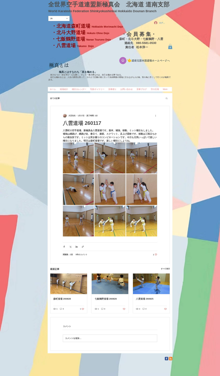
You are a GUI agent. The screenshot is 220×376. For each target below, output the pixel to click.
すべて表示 (165, 269)
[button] (170, 46)
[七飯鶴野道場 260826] (110, 284)
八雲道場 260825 (144, 299)
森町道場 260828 (62, 299)
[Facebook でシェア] (64, 246)
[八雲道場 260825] (151, 284)
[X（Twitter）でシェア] (70, 246)
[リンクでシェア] (83, 246)
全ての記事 (55, 98)
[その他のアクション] (155, 115)
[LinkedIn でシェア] (76, 246)
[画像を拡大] (78, 157)
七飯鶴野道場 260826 (106, 299)
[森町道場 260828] (68, 284)
